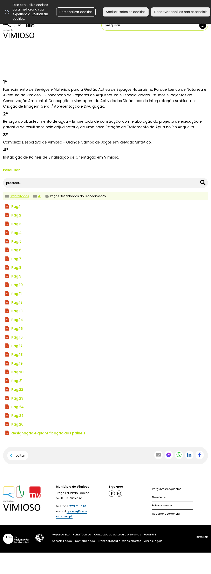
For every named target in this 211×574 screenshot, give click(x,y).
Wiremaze (200, 537)
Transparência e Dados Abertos (119, 541)
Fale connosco (162, 505)
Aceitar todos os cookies (125, 11)
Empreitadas (19, 196)
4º (39, 196)
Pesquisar (11, 170)
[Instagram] (119, 493)
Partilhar (200, 455)
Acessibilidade (39, 538)
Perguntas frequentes (166, 489)
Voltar (20, 455)
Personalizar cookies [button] (76, 11)
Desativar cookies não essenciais (180, 11)
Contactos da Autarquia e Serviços (117, 534)
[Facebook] (112, 493)
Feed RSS (150, 534)
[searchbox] (154, 25)
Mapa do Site (61, 534)
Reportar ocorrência (166, 513)
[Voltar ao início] (18, 27)
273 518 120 (77, 506)
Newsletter (159, 497)
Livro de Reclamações (16, 539)
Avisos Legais (153, 541)
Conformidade (85, 541)
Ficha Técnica (82, 534)
